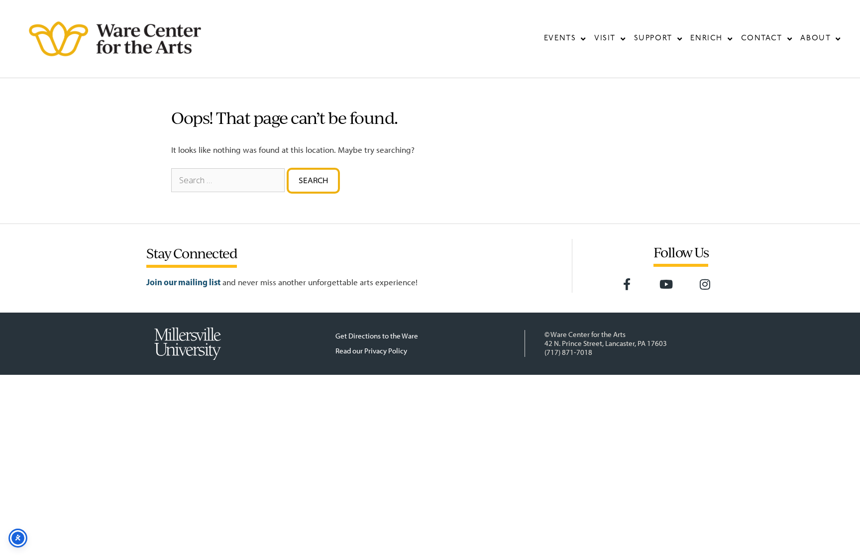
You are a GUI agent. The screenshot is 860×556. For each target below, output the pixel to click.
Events (560, 38)
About (815, 38)
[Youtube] (665, 284)
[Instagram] (705, 284)
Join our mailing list (183, 282)
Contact (761, 38)
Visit (605, 38)
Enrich (706, 38)
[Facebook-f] (627, 284)
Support (653, 38)
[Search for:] (228, 180)
